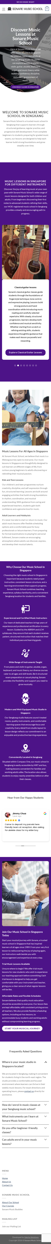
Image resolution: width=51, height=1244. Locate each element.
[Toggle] (45, 1062)
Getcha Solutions (31, 1237)
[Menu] (3, 8)
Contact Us (7, 1185)
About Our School (10, 1202)
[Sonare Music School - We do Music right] (25, 9)
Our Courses (8, 1205)
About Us (6, 1181)
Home (5, 1178)
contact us (29, 1091)
